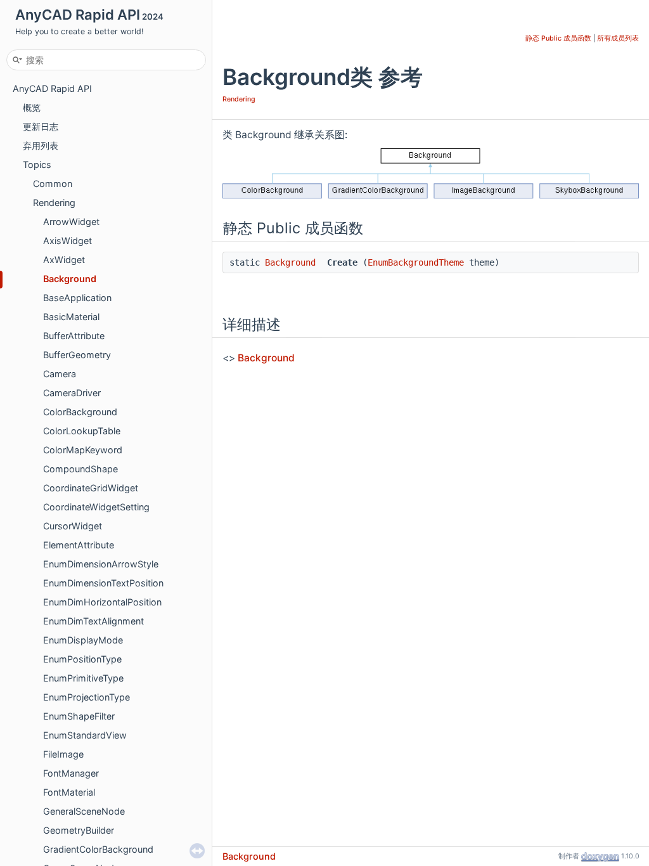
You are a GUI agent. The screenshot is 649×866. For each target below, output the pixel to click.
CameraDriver (72, 392)
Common (52, 183)
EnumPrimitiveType (83, 678)
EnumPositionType (82, 659)
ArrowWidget (71, 221)
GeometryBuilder (78, 830)
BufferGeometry (77, 354)
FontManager (71, 773)
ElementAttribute (78, 545)
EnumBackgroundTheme (416, 262)
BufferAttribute (74, 335)
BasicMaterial (71, 316)
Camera (59, 373)
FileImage (63, 754)
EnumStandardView (85, 735)
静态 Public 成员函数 (558, 38)
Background (69, 278)
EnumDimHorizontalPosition (102, 602)
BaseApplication (77, 297)
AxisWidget (67, 240)
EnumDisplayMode (83, 640)
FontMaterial (69, 792)
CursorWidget (72, 525)
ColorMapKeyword (82, 449)
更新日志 (40, 126)
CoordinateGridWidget (90, 487)
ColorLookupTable (81, 430)
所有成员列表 (618, 38)
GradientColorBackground (98, 849)
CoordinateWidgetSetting (96, 506)
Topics (37, 164)
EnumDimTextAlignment (93, 621)
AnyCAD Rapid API (52, 88)
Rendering (54, 202)
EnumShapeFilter (79, 716)
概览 (32, 107)
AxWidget (64, 259)
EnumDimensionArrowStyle (100, 564)
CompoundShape (80, 468)
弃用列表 (40, 145)
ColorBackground (80, 411)
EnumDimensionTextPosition (103, 583)
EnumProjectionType (86, 697)
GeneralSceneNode (84, 811)
